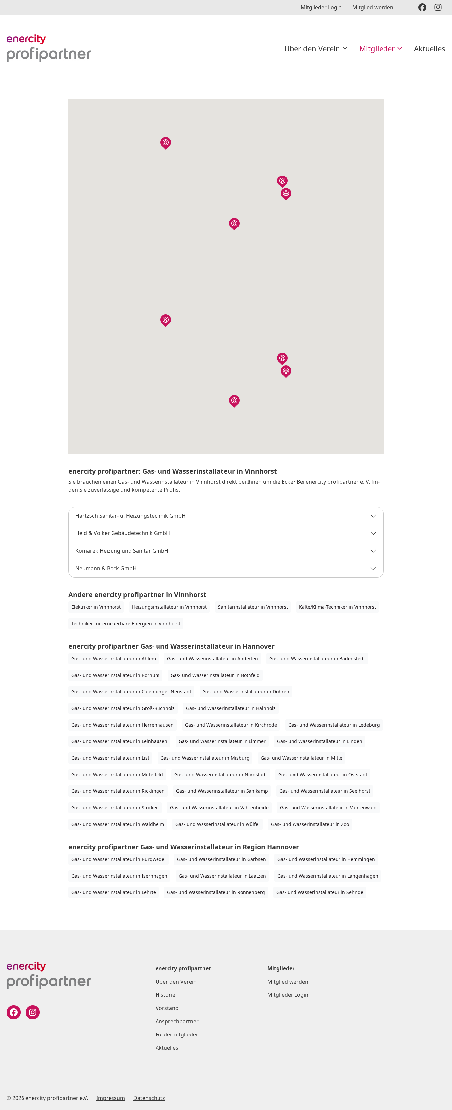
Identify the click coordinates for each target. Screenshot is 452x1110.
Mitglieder (377, 48)
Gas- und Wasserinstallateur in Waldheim (117, 824)
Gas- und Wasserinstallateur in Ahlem (113, 658)
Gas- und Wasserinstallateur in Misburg (204, 758)
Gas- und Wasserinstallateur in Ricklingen (118, 791)
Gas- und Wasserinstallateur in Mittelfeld (117, 774)
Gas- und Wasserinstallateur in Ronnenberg (216, 892)
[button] (282, 181)
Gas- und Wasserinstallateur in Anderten (212, 658)
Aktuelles (429, 48)
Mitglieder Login (321, 7)
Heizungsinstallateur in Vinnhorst (169, 607)
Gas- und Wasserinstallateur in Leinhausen (119, 741)
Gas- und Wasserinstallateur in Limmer (222, 741)
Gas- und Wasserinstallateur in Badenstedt (317, 658)
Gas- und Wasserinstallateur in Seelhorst (324, 791)
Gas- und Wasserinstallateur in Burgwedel (118, 859)
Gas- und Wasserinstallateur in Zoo (310, 824)
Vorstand (167, 1008)
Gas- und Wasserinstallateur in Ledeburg (334, 725)
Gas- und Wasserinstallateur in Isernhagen (119, 876)
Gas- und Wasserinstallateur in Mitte (301, 758)
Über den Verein (312, 48)
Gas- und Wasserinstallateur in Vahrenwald (328, 807)
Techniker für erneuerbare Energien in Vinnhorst (125, 623)
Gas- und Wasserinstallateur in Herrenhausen (122, 725)
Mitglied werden (372, 7)
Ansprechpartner (177, 1021)
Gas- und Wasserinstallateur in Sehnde (319, 892)
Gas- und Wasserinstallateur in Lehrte (113, 892)
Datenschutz (149, 1098)
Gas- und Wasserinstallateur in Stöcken (115, 807)
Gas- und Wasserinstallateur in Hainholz (231, 708)
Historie (165, 994)
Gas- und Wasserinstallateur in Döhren (246, 691)
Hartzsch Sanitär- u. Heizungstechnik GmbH (130, 515)
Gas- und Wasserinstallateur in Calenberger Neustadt (131, 691)
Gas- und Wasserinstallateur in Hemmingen (326, 859)
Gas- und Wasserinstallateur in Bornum (115, 675)
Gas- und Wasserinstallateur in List (110, 758)
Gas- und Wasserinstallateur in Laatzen (222, 876)
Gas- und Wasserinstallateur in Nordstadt (220, 774)
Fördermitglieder (177, 1034)
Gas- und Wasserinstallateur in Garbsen (221, 859)
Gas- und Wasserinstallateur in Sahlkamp (222, 791)
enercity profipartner (183, 968)
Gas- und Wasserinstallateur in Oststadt (322, 774)
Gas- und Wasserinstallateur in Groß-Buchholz (123, 708)
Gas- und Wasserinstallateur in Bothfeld (215, 675)
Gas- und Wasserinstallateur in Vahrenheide (219, 807)
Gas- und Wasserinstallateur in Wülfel (217, 824)
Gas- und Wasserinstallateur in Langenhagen (327, 876)
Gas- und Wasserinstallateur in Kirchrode (231, 725)
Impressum (110, 1098)
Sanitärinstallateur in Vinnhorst (253, 607)
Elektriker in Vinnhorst (96, 607)
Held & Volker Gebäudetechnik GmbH (122, 533)
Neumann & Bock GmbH (106, 568)
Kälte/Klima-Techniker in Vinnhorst (337, 607)
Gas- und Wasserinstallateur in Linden (319, 741)
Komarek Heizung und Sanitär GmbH (121, 550)
